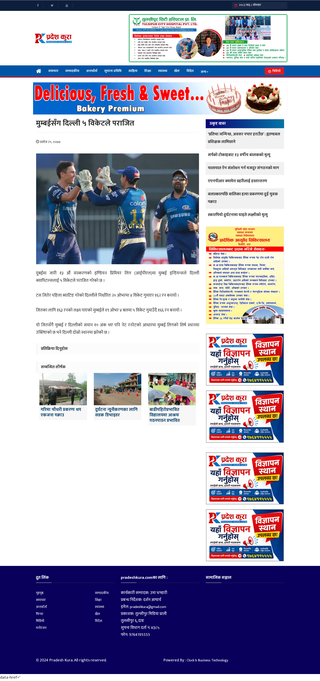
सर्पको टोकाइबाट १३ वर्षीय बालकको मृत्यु (239, 155)
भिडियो (276, 70)
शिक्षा (147, 71)
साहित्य (132, 71)
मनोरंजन (41, 628)
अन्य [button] (203, 72)
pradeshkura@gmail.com (148, 607)
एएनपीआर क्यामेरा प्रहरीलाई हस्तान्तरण (237, 181)
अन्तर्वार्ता (91, 71)
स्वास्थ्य (162, 71)
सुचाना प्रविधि (112, 71)
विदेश (190, 71)
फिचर (39, 614)
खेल (177, 71)
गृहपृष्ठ (40, 593)
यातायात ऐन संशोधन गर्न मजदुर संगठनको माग (243, 168)
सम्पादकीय (72, 71)
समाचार (53, 71)
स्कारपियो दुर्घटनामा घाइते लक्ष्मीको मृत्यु (238, 214)
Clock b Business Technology (207, 660)
